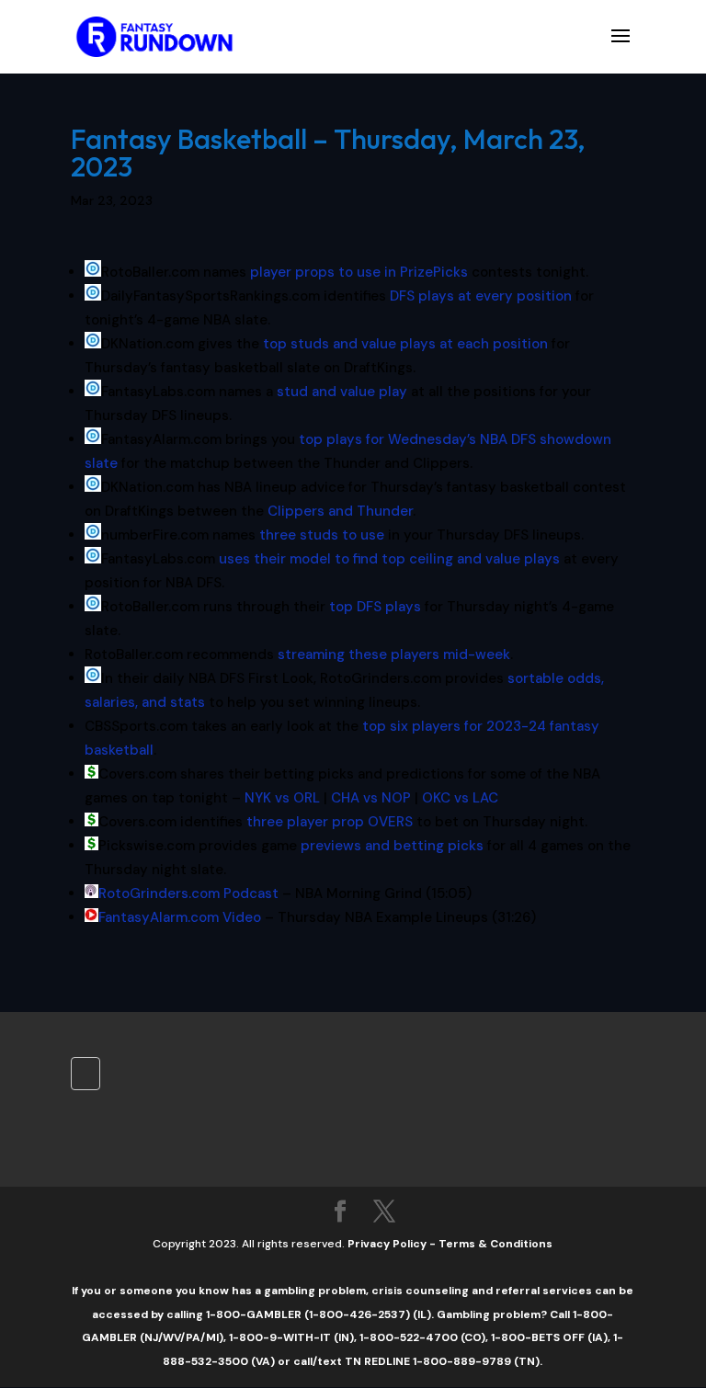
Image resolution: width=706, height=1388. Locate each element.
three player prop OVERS (329, 822)
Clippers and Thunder (340, 511)
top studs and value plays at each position (405, 344)
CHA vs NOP (371, 798)
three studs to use (321, 535)
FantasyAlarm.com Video (179, 917)
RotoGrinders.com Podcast (188, 893)
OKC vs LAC (460, 798)
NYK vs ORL (282, 798)
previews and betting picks (392, 845)
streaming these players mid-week (394, 654)
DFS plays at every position (481, 296)
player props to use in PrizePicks (359, 272)
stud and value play (342, 391)
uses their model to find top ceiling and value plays (389, 559)
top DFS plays (375, 606)
